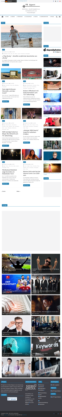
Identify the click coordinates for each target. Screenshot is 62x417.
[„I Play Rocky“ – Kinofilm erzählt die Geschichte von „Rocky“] (21, 36)
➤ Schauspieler (28, 16)
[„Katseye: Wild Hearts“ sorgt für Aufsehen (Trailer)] (32, 113)
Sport (34, 88)
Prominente (23, 53)
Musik (27, 126)
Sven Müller (26, 83)
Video (27, 127)
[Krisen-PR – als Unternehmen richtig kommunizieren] (16, 367)
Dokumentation (29, 85)
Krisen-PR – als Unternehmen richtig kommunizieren (15, 374)
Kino (13, 53)
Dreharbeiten (5, 53)
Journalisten (17, 126)
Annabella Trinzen (6, 51)
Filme (9, 53)
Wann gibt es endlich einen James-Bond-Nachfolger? (44, 291)
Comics (25, 166)
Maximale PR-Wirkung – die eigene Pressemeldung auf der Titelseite (45, 373)
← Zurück (3, 191)
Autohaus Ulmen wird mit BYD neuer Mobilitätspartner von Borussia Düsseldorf (45, 332)
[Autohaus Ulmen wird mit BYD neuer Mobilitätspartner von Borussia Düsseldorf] (45, 326)
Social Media (30, 88)
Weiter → (19, 191)
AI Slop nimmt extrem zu (8, 311)
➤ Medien (12, 16)
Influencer (25, 86)
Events (28, 124)
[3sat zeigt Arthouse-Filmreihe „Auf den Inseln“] (11, 73)
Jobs (11, 53)
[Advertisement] (52, 34)
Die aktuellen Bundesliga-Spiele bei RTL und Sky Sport (15, 291)
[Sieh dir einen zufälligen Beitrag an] (59, 16)
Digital (4, 85)
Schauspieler (27, 53)
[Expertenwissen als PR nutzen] (16, 326)
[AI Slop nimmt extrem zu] (16, 305)
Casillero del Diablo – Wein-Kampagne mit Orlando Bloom (45, 311)
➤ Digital (35, 16)
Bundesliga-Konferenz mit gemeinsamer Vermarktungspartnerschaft (12, 269)
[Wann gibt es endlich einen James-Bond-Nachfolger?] (45, 284)
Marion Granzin (5, 83)
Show (8, 129)
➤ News (7, 16)
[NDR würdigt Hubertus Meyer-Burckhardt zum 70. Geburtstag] (11, 113)
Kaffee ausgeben (55, 384)
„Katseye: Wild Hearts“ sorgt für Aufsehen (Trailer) (31, 132)
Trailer (24, 127)
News (3, 49)
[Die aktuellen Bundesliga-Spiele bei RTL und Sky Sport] (16, 284)
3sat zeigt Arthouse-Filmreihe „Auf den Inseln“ (9, 91)
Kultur (16, 53)
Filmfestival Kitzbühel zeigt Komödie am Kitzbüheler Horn (9, 172)
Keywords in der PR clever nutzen (40, 353)
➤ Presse (52, 16)
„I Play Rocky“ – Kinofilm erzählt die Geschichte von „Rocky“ (19, 57)
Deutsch (9, 1)
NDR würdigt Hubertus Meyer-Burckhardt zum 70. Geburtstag (10, 134)
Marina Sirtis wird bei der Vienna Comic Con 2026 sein (31, 173)
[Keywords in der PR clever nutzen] (45, 347)
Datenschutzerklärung (43, 402)
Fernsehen (8, 85)
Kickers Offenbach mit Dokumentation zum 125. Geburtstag (31, 92)
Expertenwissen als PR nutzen (10, 332)
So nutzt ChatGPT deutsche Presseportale (12, 353)
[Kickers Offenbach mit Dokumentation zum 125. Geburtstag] (32, 73)
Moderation (14, 127)
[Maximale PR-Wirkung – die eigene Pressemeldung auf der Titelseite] (45, 367)
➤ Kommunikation (44, 16)
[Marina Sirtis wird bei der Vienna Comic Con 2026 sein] (32, 154)
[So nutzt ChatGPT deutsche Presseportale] (16, 347)
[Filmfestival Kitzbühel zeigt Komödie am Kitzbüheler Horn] (11, 154)
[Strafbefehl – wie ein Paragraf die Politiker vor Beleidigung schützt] (45, 264)
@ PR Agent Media (56, 391)
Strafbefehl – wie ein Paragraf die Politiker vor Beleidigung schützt (45, 269)
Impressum (42, 404)
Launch (19, 53)
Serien (24, 169)
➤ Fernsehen (20, 16)
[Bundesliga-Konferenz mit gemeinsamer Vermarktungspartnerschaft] (16, 264)
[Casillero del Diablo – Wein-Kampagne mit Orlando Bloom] (45, 305)
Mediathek (16, 85)
